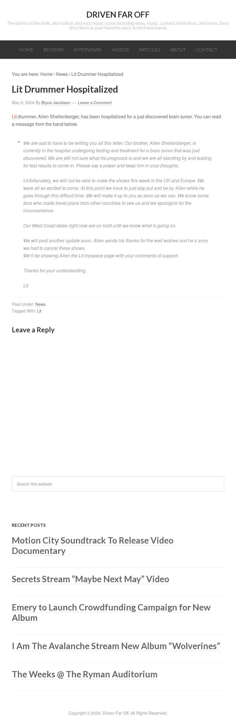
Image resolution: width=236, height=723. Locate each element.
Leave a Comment (95, 102)
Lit (14, 116)
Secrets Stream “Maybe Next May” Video (90, 579)
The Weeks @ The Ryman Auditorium (85, 674)
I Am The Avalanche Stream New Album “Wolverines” (116, 645)
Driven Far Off (118, 14)
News (40, 304)
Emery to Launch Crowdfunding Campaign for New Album (111, 612)
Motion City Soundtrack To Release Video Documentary (93, 545)
